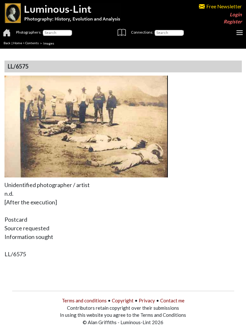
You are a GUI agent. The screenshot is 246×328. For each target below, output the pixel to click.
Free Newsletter (224, 6)
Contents (32, 43)
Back (7, 43)
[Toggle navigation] (239, 33)
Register (233, 21)
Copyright (123, 300)
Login (236, 14)
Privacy (147, 300)
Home (17, 43)
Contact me (172, 300)
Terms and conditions (84, 300)
